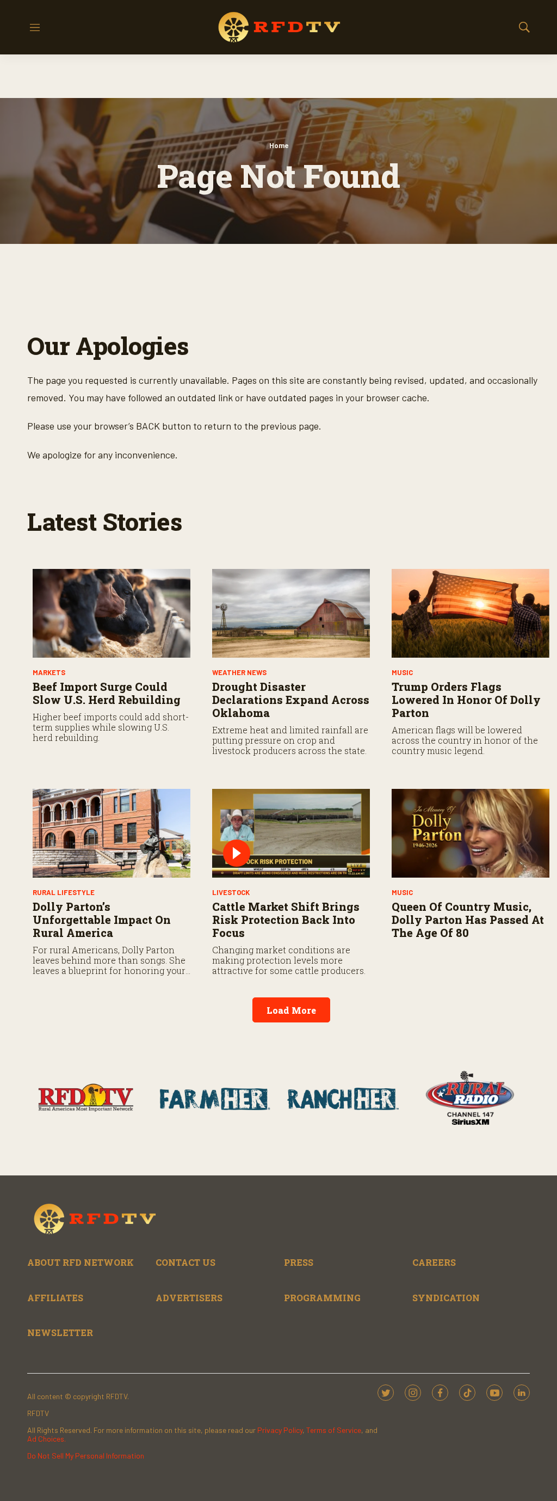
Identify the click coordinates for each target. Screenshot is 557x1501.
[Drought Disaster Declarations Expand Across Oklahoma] (291, 613)
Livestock (231, 892)
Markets (49, 672)
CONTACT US (185, 1262)
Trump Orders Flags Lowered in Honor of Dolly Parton (466, 699)
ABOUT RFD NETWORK (80, 1262)
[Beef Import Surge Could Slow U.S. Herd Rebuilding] (111, 613)
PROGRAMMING (322, 1297)
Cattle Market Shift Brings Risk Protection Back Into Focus (286, 919)
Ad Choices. (46, 1438)
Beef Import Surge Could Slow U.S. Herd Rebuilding (107, 693)
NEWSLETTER (60, 1332)
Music (402, 672)
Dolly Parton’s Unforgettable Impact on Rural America (102, 919)
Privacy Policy (279, 1430)
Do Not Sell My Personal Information (85, 1455)
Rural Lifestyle (64, 892)
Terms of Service (333, 1430)
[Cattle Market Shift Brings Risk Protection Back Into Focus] (291, 833)
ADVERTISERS (189, 1297)
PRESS (298, 1262)
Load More (291, 1010)
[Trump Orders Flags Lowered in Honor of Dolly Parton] (470, 613)
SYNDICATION (446, 1297)
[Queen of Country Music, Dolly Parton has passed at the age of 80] (470, 833)
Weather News (239, 672)
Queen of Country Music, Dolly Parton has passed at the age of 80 (468, 919)
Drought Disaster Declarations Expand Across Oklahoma (290, 699)
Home (278, 145)
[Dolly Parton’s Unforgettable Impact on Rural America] (111, 833)
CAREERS (434, 1262)
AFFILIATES (55, 1297)
